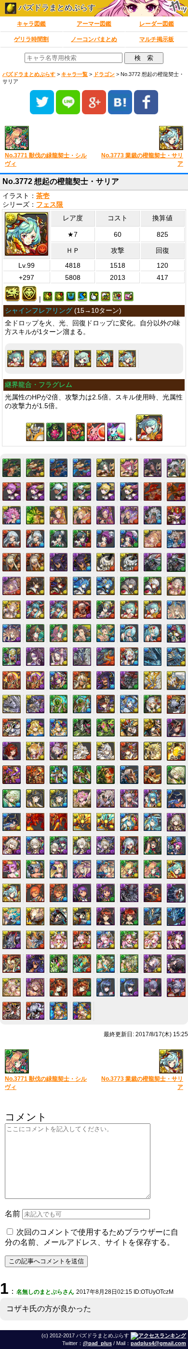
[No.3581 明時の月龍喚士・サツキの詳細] (153, 798)
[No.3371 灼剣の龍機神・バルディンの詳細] (35, 775)
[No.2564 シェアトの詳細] (129, 633)
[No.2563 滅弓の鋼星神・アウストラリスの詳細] (105, 633)
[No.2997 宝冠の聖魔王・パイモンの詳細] (153, 728)
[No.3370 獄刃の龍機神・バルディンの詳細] (11, 775)
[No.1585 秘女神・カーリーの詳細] (59, 515)
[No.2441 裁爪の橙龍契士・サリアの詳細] (37, 358)
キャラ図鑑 (31, 23)
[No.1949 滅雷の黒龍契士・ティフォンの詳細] (82, 562)
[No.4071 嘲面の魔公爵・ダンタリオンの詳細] (11, 1011)
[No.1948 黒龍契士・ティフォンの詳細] (59, 562)
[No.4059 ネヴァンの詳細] (105, 987)
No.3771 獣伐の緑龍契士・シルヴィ (46, 159)
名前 (12, 1214)
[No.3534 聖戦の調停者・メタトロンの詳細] (82, 798)
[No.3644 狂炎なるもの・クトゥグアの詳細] (59, 822)
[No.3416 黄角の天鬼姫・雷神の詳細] (59, 798)
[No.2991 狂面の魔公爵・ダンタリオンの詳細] (11, 728)
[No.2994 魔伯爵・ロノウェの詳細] (82, 728)
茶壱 (43, 195)
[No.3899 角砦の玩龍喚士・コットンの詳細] (129, 940)
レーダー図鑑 (156, 23)
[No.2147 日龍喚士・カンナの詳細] (176, 586)
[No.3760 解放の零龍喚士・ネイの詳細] (82, 845)
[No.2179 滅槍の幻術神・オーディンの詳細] (82, 609)
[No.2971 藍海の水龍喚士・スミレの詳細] (129, 704)
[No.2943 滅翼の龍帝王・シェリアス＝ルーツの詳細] (35, 704)
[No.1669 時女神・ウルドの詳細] (11, 539)
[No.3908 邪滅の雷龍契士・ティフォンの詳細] (35, 963)
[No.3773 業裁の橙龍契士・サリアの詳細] (127, 358)
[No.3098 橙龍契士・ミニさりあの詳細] (82, 358)
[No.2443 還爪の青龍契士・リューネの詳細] (11, 633)
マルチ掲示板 (156, 39)
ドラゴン (104, 74)
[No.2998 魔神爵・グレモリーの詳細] (176, 728)
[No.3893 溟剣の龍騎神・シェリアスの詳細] (176, 916)
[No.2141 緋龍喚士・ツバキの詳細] (35, 586)
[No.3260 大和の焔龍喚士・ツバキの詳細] (129, 751)
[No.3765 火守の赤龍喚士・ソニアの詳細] (11, 869)
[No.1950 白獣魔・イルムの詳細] (105, 562)
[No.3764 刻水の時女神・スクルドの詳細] (176, 845)
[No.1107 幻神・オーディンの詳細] (153, 491)
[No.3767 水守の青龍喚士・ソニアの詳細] (59, 869)
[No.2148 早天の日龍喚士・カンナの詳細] (11, 609)
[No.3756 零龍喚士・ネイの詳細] (176, 822)
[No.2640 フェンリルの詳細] (82, 656)
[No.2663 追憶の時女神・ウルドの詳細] (129, 656)
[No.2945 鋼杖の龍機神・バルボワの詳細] (82, 704)
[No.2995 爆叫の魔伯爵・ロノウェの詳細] (105, 728)
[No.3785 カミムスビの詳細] (82, 893)
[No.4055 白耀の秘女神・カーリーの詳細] (11, 987)
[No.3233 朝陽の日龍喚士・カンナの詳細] (35, 751)
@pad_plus (97, 1343)
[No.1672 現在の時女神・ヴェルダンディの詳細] (82, 539)
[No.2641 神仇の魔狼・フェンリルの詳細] (105, 656)
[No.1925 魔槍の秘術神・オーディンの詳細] (176, 539)
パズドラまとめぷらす (55, 7)
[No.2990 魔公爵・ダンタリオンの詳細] (176, 704)
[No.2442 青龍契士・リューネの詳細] (176, 609)
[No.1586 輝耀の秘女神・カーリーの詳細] (82, 515)
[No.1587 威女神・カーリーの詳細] (105, 515)
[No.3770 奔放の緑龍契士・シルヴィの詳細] (129, 869)
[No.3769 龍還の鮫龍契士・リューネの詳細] (105, 869)
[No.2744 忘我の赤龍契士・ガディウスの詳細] (82, 680)
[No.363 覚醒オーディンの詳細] (35, 468)
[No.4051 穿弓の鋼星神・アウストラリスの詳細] (105, 963)
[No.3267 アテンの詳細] (153, 751)
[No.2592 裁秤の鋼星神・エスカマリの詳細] (59, 656)
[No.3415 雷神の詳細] (35, 798)
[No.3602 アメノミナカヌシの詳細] (176, 798)
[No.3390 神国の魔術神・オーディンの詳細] (105, 775)
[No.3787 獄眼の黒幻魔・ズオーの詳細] (129, 893)
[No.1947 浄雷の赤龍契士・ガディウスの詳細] (35, 562)
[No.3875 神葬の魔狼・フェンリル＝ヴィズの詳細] (35, 916)
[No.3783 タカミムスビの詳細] (35, 893)
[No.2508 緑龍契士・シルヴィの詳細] (35, 633)
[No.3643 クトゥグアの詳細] (35, 822)
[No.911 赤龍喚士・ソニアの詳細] (11, 491)
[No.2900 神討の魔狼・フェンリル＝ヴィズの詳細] (176, 680)
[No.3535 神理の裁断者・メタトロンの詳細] (105, 798)
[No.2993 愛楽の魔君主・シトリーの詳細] (59, 728)
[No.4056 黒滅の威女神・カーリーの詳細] (35, 987)
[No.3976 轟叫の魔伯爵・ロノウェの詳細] (82, 963)
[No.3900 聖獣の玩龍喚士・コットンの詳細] (153, 940)
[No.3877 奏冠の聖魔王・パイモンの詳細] (82, 916)
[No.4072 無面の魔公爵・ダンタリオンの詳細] (35, 1011)
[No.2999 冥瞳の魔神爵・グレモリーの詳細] (11, 751)
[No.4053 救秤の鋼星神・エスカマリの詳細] (153, 963)
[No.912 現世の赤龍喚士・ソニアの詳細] (35, 491)
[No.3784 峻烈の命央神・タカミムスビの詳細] (59, 893)
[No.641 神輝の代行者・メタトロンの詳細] (129, 468)
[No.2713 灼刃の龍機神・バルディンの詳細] (35, 680)
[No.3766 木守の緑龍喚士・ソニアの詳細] (35, 869)
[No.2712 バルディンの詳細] (11, 680)
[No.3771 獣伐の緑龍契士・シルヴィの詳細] (153, 869)
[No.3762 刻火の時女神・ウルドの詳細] (129, 845)
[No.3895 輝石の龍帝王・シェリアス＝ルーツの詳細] (35, 940)
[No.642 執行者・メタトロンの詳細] (153, 468)
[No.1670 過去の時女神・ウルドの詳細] (35, 539)
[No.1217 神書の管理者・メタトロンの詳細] (11, 515)
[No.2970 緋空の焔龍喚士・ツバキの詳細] (105, 704)
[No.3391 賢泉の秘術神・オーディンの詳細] (129, 775)
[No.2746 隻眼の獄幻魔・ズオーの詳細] (129, 680)
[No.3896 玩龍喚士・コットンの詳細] (59, 940)
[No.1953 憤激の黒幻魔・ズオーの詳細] (176, 562)
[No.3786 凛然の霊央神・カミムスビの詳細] (105, 893)
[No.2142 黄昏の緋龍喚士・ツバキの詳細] (59, 586)
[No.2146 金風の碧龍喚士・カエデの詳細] (153, 586)
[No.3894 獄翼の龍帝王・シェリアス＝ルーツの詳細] (11, 940)
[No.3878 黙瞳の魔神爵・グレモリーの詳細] (105, 916)
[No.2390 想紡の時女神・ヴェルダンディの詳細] (105, 609)
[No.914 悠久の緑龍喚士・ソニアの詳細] (82, 491)
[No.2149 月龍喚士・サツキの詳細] (35, 609)
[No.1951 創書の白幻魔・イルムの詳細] (129, 562)
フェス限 (49, 204)
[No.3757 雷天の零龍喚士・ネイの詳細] (11, 845)
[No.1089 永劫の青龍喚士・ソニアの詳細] (129, 491)
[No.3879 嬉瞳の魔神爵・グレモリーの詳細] (129, 916)
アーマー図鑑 (94, 23)
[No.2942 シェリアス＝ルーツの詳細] (11, 704)
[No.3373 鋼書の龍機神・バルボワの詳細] (82, 775)
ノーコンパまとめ (94, 39)
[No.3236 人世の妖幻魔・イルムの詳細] (105, 751)
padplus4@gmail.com (158, 1343)
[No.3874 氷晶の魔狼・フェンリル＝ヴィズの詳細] (11, 916)
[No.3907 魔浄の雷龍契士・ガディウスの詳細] (11, 963)
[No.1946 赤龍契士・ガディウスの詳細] (11, 562)
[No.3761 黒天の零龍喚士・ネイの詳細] (105, 845)
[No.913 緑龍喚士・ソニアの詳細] (59, 491)
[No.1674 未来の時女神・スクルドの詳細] (129, 539)
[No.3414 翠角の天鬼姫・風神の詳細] (11, 798)
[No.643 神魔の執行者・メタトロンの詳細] (176, 468)
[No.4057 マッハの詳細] (59, 987)
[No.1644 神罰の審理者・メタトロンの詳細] (153, 515)
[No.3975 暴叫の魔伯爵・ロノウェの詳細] (59, 963)
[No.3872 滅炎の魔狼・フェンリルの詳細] (153, 893)
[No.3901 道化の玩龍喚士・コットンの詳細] (176, 940)
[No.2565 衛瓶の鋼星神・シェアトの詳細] (153, 633)
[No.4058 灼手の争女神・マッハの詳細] (82, 987)
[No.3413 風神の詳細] (176, 775)
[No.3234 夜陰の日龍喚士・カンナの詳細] (59, 751)
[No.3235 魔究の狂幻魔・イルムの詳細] (82, 751)
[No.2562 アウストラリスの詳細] (82, 633)
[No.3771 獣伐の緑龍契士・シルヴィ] (46, 139)
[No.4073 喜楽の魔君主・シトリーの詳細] (59, 1011)
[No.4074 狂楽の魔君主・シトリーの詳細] (82, 1011)
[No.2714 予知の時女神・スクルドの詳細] (59, 680)
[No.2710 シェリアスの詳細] (153, 656)
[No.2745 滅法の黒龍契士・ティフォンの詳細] (105, 680)
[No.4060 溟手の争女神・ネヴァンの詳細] (129, 987)
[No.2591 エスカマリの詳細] (35, 656)
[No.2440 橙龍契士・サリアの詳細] (15, 358)
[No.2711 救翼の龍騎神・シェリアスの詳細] (176, 656)
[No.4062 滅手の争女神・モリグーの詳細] (176, 987)
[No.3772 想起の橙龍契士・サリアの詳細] (104, 358)
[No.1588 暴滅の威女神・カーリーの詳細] (129, 515)
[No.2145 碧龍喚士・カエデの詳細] (129, 586)
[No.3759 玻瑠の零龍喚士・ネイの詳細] (59, 845)
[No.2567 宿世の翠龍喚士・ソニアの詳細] (11, 656)
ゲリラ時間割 (31, 39)
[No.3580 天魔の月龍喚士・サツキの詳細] (129, 798)
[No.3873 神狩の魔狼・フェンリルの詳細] (176, 893)
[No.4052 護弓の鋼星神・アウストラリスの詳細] (129, 963)
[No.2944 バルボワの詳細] (59, 704)
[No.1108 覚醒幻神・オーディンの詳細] (176, 491)
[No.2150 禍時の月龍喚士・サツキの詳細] (59, 609)
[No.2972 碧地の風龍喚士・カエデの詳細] (153, 704)
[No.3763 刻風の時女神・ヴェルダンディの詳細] (153, 845)
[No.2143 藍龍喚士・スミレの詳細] (82, 586)
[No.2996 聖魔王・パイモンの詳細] (129, 728)
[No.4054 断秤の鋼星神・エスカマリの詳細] (176, 963)
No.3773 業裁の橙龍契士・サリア (142, 159)
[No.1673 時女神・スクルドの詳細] (105, 539)
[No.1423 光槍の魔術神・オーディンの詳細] (35, 515)
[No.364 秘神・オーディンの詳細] (59, 468)
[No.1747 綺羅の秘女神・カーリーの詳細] (153, 539)
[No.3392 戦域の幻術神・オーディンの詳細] (153, 775)
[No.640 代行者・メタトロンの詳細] (105, 468)
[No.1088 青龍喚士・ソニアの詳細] (105, 491)
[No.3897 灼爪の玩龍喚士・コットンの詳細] (82, 940)
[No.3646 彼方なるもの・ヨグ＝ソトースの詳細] (105, 822)
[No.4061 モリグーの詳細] (153, 987)
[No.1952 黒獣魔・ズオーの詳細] (153, 562)
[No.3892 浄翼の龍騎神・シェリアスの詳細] (153, 916)
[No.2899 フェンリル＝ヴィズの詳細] (153, 680)
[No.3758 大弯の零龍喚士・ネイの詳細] (35, 845)
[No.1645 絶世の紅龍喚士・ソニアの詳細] (176, 515)
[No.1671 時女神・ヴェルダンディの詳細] (59, 539)
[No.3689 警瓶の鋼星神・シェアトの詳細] (153, 822)
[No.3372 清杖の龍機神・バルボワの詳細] (59, 775)
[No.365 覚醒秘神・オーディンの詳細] (82, 468)
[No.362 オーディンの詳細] (11, 468)
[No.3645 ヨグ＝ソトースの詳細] (82, 822)
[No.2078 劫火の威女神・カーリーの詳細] (11, 586)
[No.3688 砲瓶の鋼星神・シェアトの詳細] (129, 822)
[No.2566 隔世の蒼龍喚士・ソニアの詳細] (176, 633)
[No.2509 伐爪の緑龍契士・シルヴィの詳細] (59, 633)
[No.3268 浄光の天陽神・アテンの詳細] (176, 751)
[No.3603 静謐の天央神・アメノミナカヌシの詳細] (11, 822)
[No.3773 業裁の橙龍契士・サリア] (142, 139)
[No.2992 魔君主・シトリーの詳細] (35, 728)
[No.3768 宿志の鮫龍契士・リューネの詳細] (82, 869)
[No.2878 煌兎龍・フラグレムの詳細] (60, 358)
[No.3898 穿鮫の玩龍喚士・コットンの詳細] (105, 940)
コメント (26, 1116)
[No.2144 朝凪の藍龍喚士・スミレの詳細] (105, 586)
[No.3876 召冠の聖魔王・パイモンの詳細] (59, 916)
